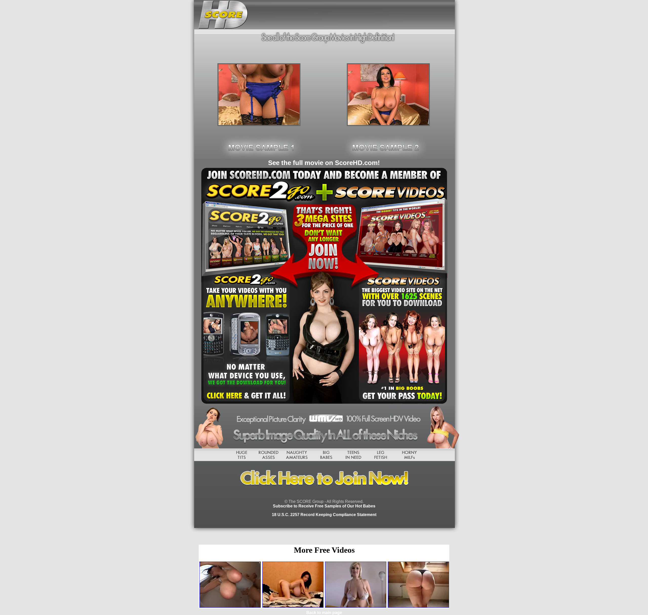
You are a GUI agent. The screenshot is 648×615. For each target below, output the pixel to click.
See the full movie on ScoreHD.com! (324, 163)
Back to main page (324, 612)
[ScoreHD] (258, 124)
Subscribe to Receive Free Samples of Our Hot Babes (324, 506)
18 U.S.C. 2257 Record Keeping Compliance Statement (324, 514)
